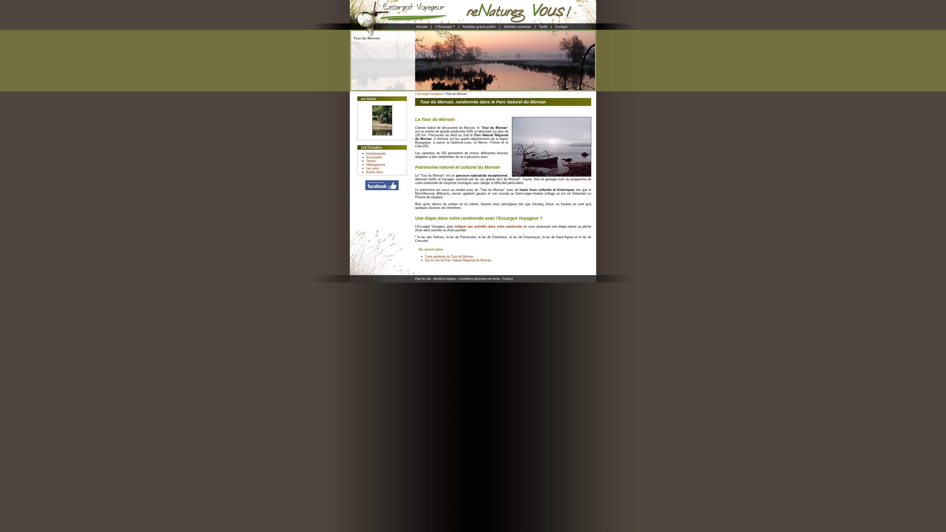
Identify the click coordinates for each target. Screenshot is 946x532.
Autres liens (374, 172)
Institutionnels (376, 153)
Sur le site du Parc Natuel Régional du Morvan (458, 260)
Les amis (372, 168)
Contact (561, 27)
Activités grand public (479, 27)
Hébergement (375, 164)
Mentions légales (444, 279)
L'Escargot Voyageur (429, 94)
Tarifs (543, 27)
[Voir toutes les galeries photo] (382, 138)
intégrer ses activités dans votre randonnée (488, 226)
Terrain (371, 161)
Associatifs (374, 157)
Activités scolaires (517, 27)
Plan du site (423, 279)
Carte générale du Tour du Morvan (449, 256)
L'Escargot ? (445, 27)
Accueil (421, 27)
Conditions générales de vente (479, 279)
